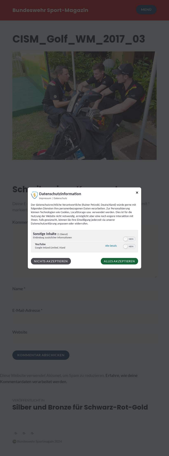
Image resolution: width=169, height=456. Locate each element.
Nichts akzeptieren (51, 261)
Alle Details (111, 246)
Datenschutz (60, 198)
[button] (125, 239)
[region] (84, 242)
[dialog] (84, 228)
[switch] (129, 238)
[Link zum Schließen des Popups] (137, 193)
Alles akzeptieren (119, 261)
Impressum (45, 198)
